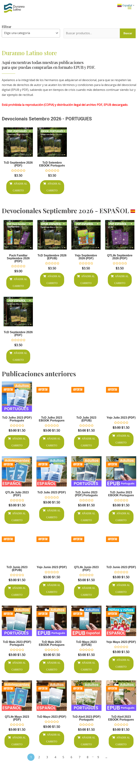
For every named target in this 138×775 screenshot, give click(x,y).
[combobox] (31, 33)
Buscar (127, 33)
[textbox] (31, 33)
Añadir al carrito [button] (20, 187)
